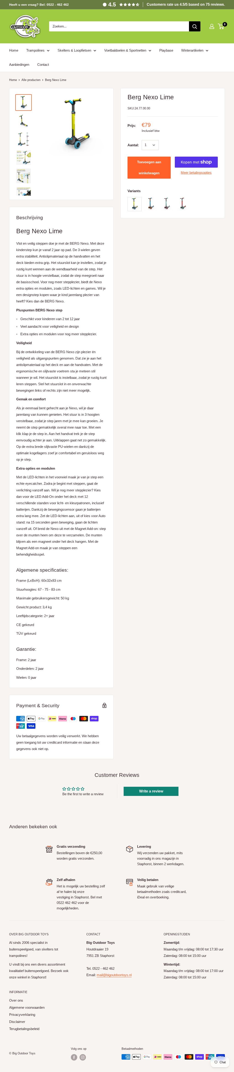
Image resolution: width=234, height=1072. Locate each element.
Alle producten (30, 80)
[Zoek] (194, 26)
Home (13, 50)
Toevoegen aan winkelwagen (149, 167)
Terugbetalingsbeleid (24, 1029)
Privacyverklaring (22, 1015)
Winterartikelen (192, 50)
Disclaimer (17, 1022)
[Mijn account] (212, 26)
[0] (221, 26)
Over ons (16, 1000)
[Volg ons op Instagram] (83, 1057)
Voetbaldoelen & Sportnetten (125, 50)
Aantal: (133, 145)
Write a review (151, 791)
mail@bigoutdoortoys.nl (114, 975)
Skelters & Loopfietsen (74, 50)
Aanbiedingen (19, 64)
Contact (43, 64)
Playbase (166, 50)
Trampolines (35, 50)
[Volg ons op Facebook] (74, 1057)
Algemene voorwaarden (27, 1007)
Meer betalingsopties (196, 173)
